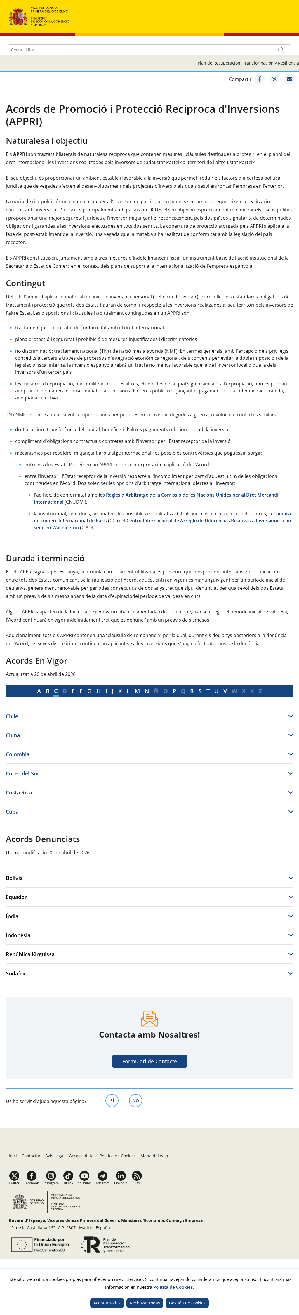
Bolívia (14, 877)
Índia (12, 916)
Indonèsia (18, 935)
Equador (16, 896)
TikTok (68, 1183)
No (137, 1100)
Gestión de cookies (187, 1303)
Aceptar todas (107, 1303)
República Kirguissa (30, 954)
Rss (137, 1183)
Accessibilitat (82, 1156)
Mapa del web (154, 1156)
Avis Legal (55, 1156)
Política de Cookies (118, 1156)
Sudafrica (17, 973)
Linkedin (120, 1183)
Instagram (51, 1183)
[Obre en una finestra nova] (259, 79)
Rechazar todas (145, 1303)
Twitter (14, 1183)
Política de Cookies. (173, 1287)
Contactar (31, 1156)
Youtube (84, 1183)
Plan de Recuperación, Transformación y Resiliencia (248, 63)
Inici (13, 1156)
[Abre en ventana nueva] (39, 1244)
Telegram (102, 1183)
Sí (114, 1100)
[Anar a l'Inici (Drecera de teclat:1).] (39, 15)
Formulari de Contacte (149, 1061)
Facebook (31, 1183)
